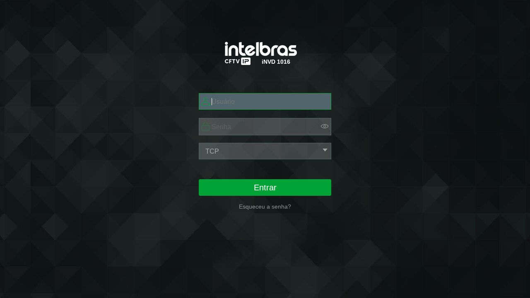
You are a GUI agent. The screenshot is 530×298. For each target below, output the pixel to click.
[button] (324, 126)
